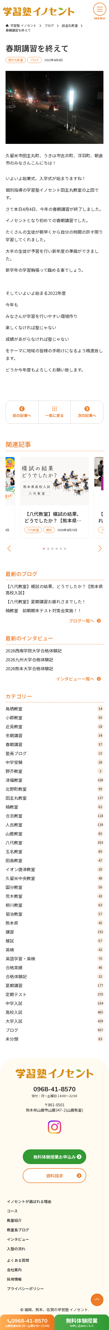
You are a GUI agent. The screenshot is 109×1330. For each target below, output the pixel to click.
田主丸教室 (54, 798)
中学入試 (54, 1003)
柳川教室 (54, 905)
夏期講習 (54, 985)
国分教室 (54, 887)
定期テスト (54, 994)
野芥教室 (53, 771)
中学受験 (54, 762)
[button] (99, 11)
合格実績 (54, 967)
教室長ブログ (18, 1229)
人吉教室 (54, 824)
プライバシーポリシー (25, 1288)
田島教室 (54, 860)
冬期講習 (54, 735)
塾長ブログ (54, 753)
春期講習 (54, 744)
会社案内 (14, 1269)
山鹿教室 (54, 833)
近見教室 (54, 726)
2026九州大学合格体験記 (29, 659)
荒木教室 (54, 896)
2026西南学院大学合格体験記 (34, 650)
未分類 (54, 1039)
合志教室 (54, 816)
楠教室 (54, 807)
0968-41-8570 (54, 1089)
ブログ (54, 1030)
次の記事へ (87, 415)
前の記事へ (22, 415)
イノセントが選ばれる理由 (29, 1201)
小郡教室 (54, 717)
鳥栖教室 (54, 708)
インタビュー (18, 1239)
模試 (54, 941)
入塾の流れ (16, 1248)
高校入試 (54, 1012)
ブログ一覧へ (81, 620)
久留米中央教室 (54, 878)
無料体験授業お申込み (54, 1157)
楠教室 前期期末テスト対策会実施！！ (44, 610)
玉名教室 (54, 851)
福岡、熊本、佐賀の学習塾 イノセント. (56, 1309)
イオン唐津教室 (54, 869)
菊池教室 (54, 914)
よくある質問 (18, 1260)
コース (12, 1210)
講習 (54, 932)
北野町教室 (54, 789)
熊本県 (54, 923)
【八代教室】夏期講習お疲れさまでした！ (46, 601)
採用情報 (14, 1279)
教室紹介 (14, 1220)
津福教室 (54, 780)
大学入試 (54, 1021)
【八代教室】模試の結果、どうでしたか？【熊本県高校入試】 (54, 589)
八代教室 (54, 842)
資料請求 (54, 1175)
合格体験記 (54, 976)
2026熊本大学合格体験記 (29, 668)
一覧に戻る (54, 415)
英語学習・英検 (54, 958)
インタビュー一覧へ (75, 679)
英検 (54, 949)
